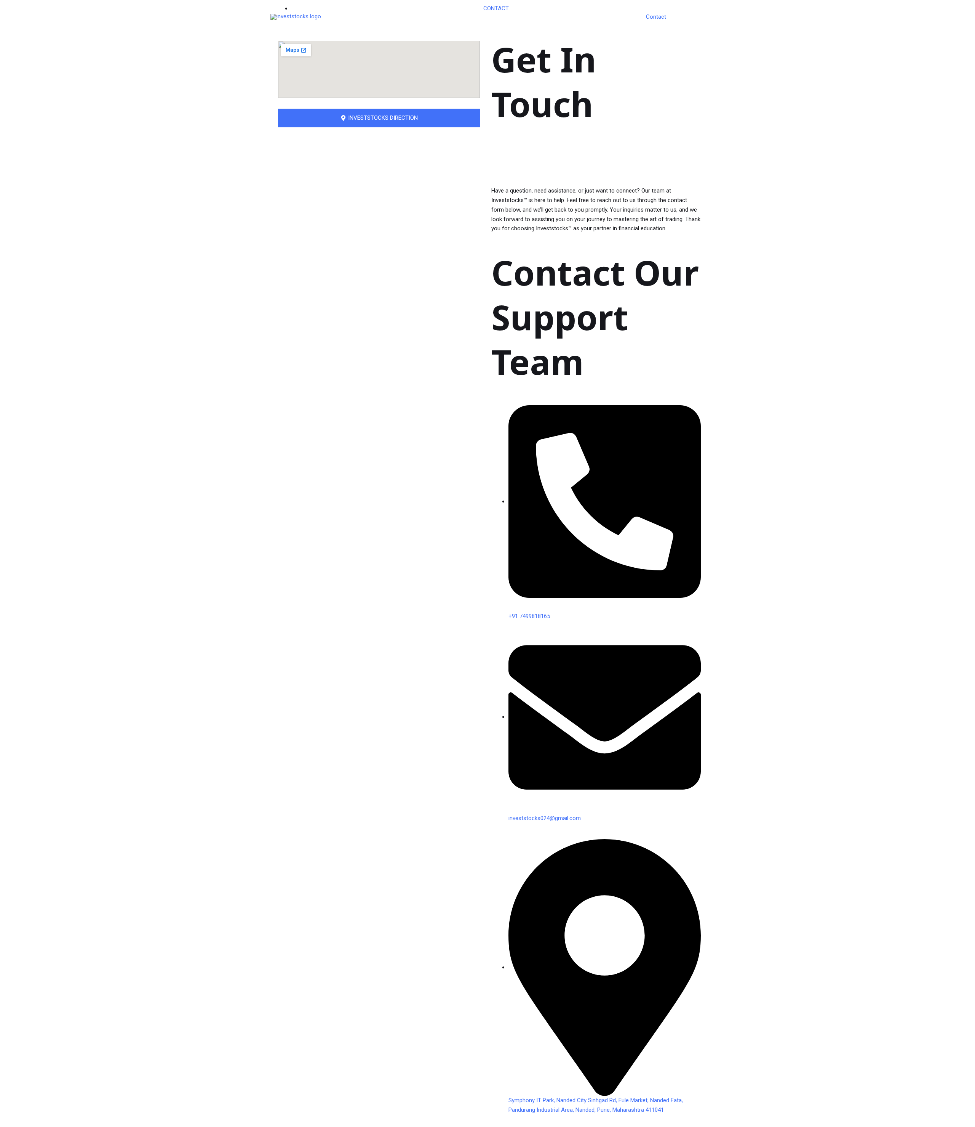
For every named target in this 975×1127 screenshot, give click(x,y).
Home (569, 16)
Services (688, 16)
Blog (629, 16)
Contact (656, 16)
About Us (600, 16)
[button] (379, 118)
